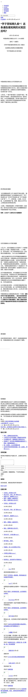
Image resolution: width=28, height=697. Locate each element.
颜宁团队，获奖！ (9, 541)
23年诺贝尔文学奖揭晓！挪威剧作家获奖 (15, 437)
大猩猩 (11, 632)
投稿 (2, 17)
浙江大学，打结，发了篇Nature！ (13, 494)
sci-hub (5, 7)
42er (10, 569)
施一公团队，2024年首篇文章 (12, 445)
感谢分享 (11, 650)
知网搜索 (6, 9)
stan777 (11, 583)
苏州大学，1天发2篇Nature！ (12, 534)
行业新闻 (3, 19)
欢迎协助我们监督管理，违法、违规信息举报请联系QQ (13, 689)
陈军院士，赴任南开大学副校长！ (13, 559)
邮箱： (3, 468)
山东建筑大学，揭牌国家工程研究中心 (14, 439)
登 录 (2, 485)
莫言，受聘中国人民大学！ (11, 500)
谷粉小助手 (12, 663)
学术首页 (6, 5)
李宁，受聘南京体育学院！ (11, 435)
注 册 (5, 485)
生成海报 (16, 421)
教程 (5, 12)
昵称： (3, 466)
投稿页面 (10, 669)
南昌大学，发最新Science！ (11, 496)
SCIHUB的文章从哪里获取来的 (16, 657)
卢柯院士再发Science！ (10, 553)
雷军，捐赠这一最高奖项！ (11, 498)
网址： (2, 470)
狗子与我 (11, 616)
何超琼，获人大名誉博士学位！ (12, 547)
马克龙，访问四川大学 (10, 492)
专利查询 (6, 11)
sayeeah (11, 675)
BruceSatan (12, 599)
